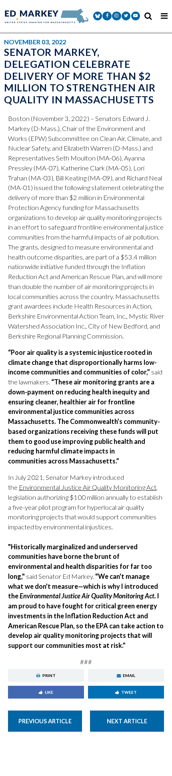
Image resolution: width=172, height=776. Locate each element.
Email (129, 675)
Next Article (127, 721)
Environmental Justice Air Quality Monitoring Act (87, 487)
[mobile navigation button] (164, 16)
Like (49, 692)
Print (49, 675)
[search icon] (148, 16)
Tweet (129, 692)
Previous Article (45, 721)
